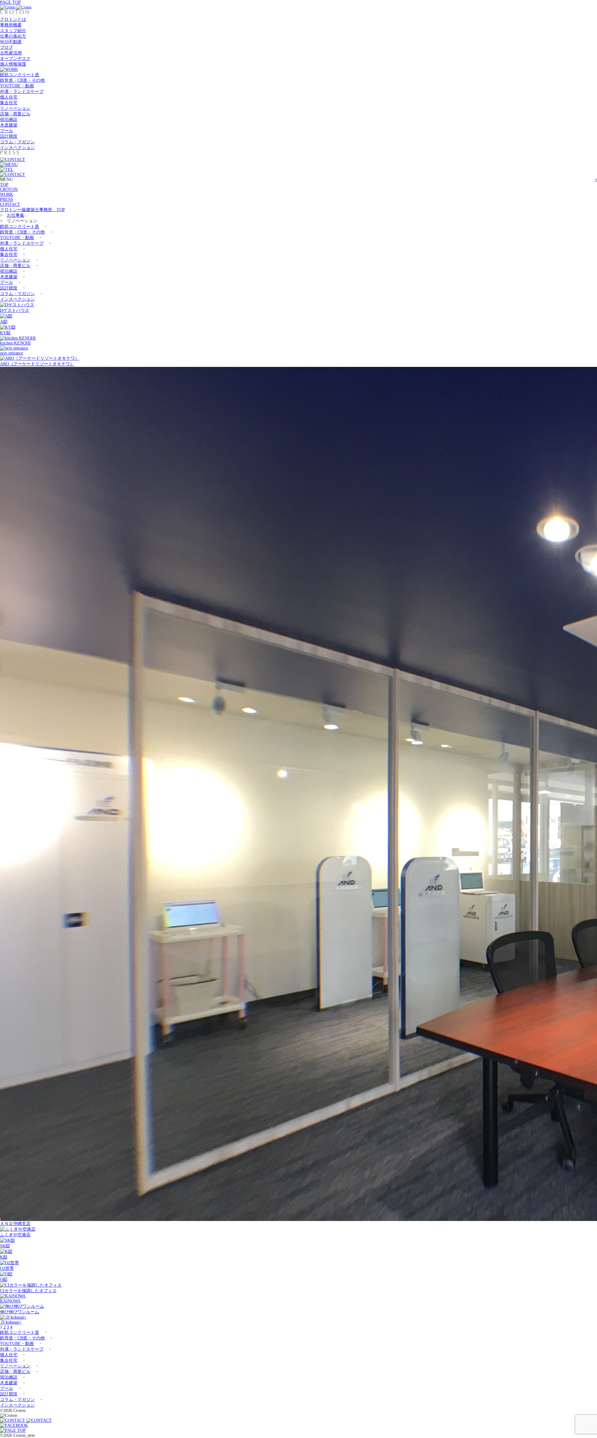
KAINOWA (10, 1301)
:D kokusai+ (10, 1322)
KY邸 (5, 333)
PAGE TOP (10, 2)
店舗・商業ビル (15, 114)
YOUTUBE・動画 (17, 86)
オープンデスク (15, 58)
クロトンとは (13, 19)
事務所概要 (11, 25)
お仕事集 (15, 215)
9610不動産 (11, 41)
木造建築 (8, 125)
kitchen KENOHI (15, 343)
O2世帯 (7, 1268)
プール (6, 130)
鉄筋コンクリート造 (19, 74)
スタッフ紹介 (13, 30)
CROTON (9, 189)
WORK (6, 194)
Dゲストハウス (14, 310)
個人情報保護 (13, 64)
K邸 (3, 1257)
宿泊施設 (8, 119)
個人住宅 (8, 97)
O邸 (3, 1279)
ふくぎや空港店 (15, 1234)
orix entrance (11, 353)
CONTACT (10, 204)
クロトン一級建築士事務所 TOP (32, 209)
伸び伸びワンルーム (19, 1312)
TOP (4, 184)
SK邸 (5, 1246)
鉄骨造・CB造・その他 (22, 80)
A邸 (3, 321)
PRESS (6, 199)
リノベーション (15, 108)
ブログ (6, 47)
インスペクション (17, 147)
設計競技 (8, 136)
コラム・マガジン (17, 142)
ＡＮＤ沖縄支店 (15, 1223)
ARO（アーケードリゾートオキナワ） (37, 364)
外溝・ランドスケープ (22, 91)
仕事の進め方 (13, 36)
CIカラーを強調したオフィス (28, 1290)
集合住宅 (8, 102)
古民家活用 (11, 53)
